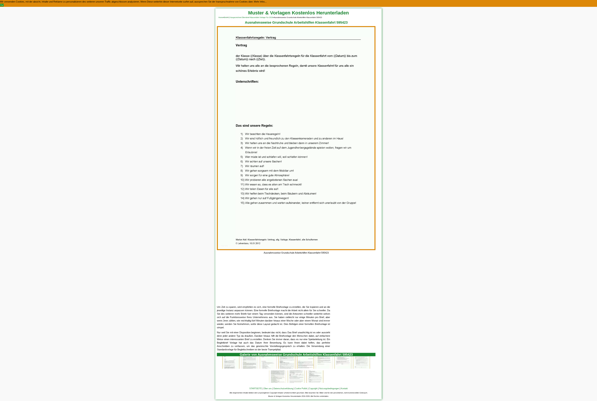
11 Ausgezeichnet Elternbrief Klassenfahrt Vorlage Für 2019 (250, 17)
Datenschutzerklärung (283, 388)
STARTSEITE (255, 388)
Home (220, 17)
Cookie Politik (301, 388)
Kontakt (344, 388)
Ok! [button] (2, 5)
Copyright (313, 388)
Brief (225, 17)
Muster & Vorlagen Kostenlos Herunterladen (298, 13)
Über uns (268, 388)
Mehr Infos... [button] (260, 1)
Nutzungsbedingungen (329, 388)
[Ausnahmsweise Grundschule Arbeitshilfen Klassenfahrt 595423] (296, 249)
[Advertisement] (296, 282)
